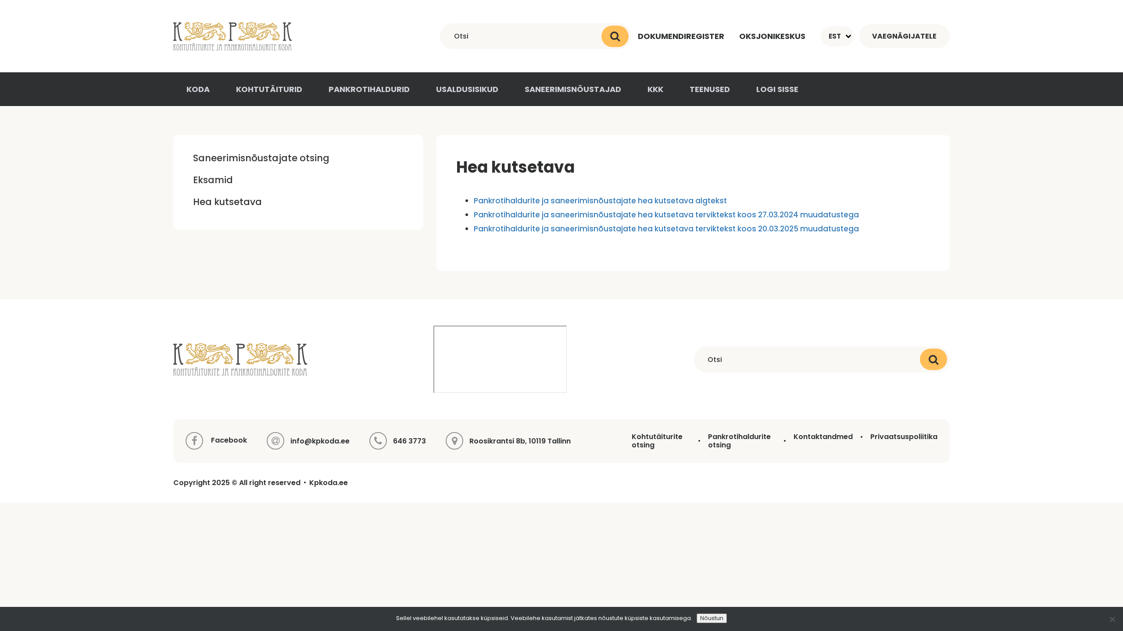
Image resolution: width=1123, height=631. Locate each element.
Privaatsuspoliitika (903, 437)
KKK (655, 89)
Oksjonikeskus (772, 36)
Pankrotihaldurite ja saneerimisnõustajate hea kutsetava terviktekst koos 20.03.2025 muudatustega (666, 228)
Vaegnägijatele (904, 36)
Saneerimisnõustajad (573, 89)
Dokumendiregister (681, 36)
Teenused (710, 89)
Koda (198, 89)
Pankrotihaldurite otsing (739, 441)
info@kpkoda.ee (320, 441)
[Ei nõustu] (1112, 619)
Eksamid (213, 180)
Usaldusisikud (467, 89)
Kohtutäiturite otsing (657, 441)
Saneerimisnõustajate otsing (261, 158)
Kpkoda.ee (328, 483)
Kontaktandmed (823, 437)
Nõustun (711, 618)
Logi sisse (777, 89)
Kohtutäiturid (269, 89)
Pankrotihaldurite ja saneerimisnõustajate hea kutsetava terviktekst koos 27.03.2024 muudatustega (666, 214)
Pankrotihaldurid (369, 89)
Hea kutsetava (227, 201)
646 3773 (409, 441)
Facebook (228, 441)
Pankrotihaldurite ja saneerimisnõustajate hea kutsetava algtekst (600, 200)
